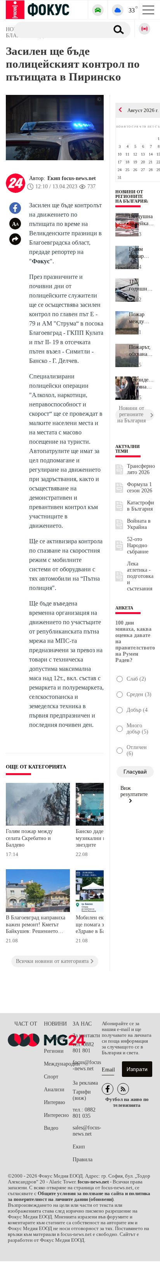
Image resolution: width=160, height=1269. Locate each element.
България (54, 1038)
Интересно (56, 1115)
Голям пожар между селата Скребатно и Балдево (29, 838)
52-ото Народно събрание (137, 545)
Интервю (54, 1102)
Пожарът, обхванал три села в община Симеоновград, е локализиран (141, 350)
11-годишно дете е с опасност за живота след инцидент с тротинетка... (141, 285)
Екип (79, 1147)
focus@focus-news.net (87, 1065)
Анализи (54, 1089)
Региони (54, 1051)
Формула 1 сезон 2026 (139, 487)
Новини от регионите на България (131, 196)
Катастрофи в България (140, 506)
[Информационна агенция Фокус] (107, 1089)
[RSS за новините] (123, 1089)
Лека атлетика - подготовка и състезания (140, 576)
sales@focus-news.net (87, 1131)
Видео (51, 1128)
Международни (58, 1064)
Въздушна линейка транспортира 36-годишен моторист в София (141, 220)
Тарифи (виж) (82, 1095)
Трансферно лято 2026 (141, 469)
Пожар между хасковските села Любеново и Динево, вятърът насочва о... (141, 318)
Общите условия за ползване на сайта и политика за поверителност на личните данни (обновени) (79, 1196)
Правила (82, 1159)
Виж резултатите (134, 791)
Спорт (51, 1077)
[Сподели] (15, 239)
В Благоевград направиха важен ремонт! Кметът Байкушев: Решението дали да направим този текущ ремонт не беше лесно (35, 925)
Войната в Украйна (139, 524)
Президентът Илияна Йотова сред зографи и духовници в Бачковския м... (141, 383)
